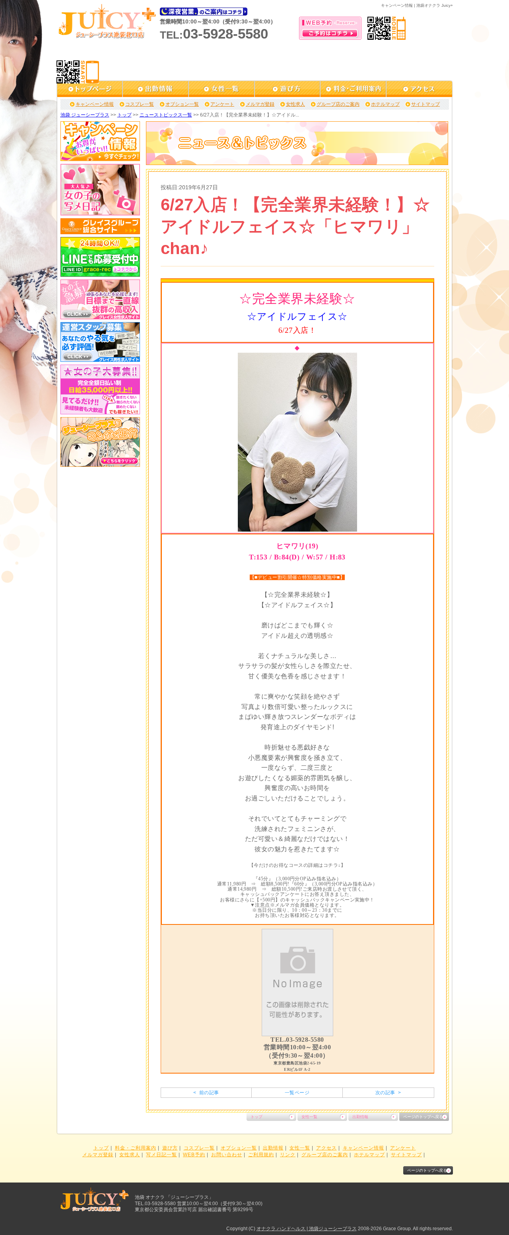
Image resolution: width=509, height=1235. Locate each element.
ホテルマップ (385, 104)
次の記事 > (388, 1092)
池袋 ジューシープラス (84, 115)
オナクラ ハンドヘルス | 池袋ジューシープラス (306, 1228)
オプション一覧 (182, 104)
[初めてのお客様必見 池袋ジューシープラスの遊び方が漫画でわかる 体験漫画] (100, 464)
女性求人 (295, 104)
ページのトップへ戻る (423, 1117)
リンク (287, 1154)
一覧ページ (297, 1092)
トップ (124, 115)
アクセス (326, 1148)
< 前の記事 (206, 1092)
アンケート (222, 104)
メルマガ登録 (260, 104)
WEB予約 (194, 1154)
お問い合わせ (226, 1154)
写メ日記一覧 (161, 1154)
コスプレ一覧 (139, 104)
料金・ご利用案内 (135, 1148)
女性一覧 (309, 1117)
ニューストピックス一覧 (166, 115)
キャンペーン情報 (95, 104)
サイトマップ (425, 104)
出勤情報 (360, 1117)
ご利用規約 (261, 1154)
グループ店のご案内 (338, 104)
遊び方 (170, 1148)
